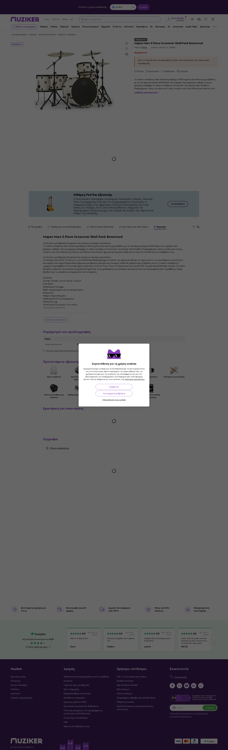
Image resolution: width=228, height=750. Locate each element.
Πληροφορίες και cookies (114, 399)
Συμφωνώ (114, 386)
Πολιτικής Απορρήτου (134, 379)
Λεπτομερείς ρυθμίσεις (114, 393)
